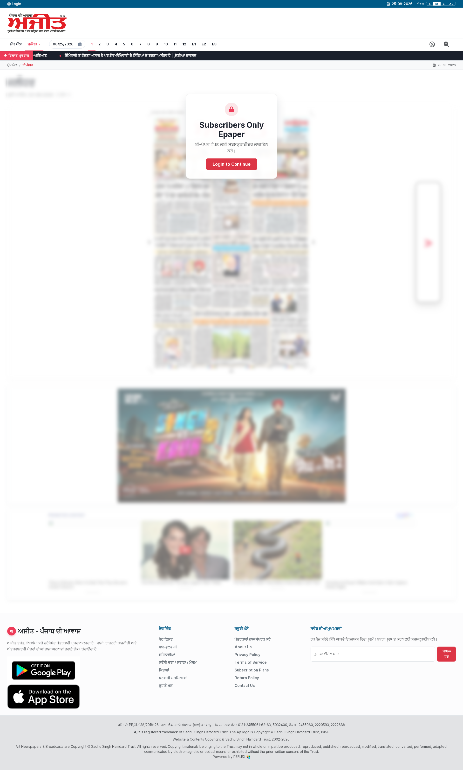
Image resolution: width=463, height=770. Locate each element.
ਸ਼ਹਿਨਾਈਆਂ (167, 654)
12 (184, 44)
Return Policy (247, 678)
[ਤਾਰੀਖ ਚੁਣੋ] (80, 44)
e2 (204, 44)
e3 (214, 44)
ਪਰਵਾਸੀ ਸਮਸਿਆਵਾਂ (173, 678)
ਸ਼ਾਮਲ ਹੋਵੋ (447, 654)
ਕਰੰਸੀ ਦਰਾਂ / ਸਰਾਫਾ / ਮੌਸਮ (178, 662)
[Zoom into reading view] (446, 45)
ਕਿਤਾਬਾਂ (164, 670)
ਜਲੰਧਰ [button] (32, 44)
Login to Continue (232, 164)
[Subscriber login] (432, 45)
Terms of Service (251, 662)
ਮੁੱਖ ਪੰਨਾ (16, 44)
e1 (194, 44)
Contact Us (245, 685)
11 (175, 44)
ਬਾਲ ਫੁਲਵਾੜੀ (168, 647)
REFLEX (239, 757)
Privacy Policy (247, 654)
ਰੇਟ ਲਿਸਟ (166, 639)
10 (166, 44)
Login (16, 4)
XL (451, 4)
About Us (243, 647)
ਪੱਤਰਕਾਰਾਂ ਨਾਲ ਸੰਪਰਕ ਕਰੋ (253, 639)
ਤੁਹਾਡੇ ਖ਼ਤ (166, 685)
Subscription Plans (252, 670)
